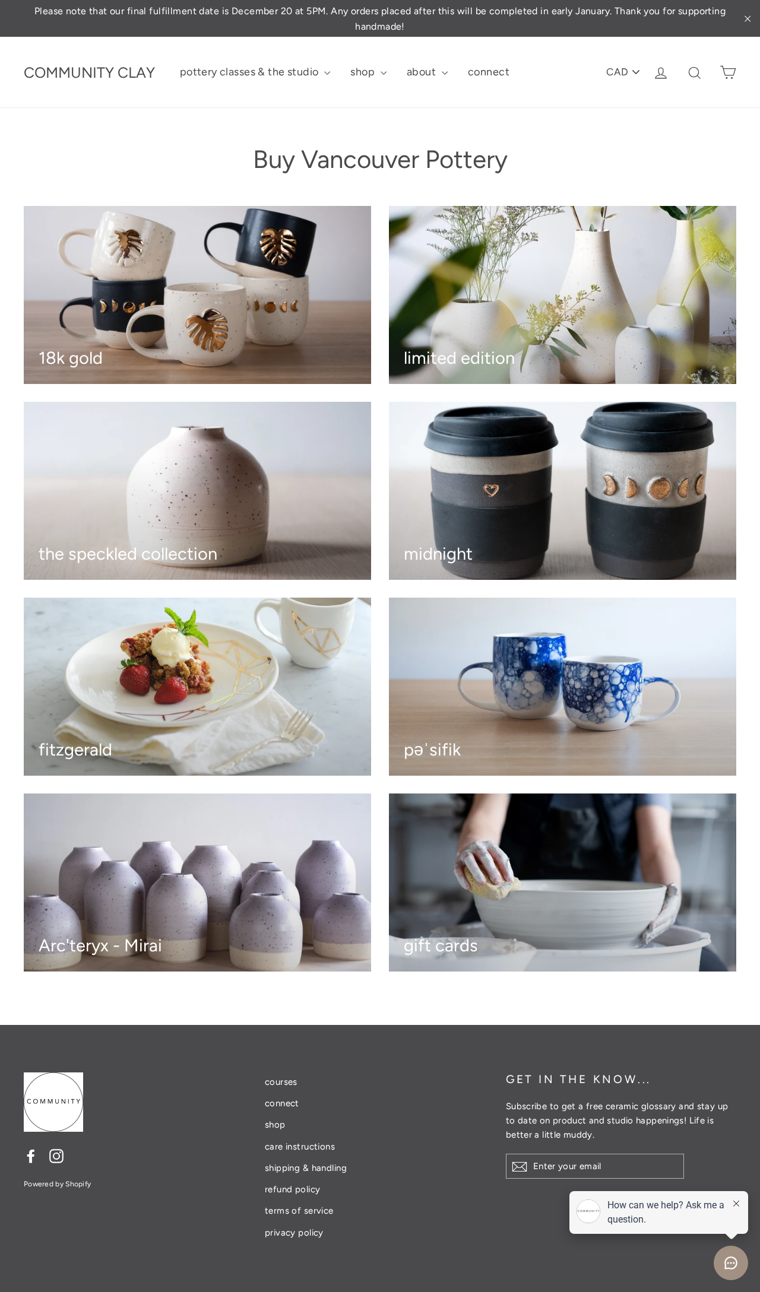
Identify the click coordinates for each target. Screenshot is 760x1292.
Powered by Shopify (57, 1184)
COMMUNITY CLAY (89, 72)
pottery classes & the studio (250, 71)
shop (363, 71)
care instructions (300, 1146)
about (423, 71)
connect (488, 71)
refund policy (293, 1189)
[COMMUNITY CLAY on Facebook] (31, 1156)
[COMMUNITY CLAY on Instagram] (56, 1156)
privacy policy (294, 1232)
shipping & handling (306, 1168)
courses (281, 1082)
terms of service (299, 1210)
